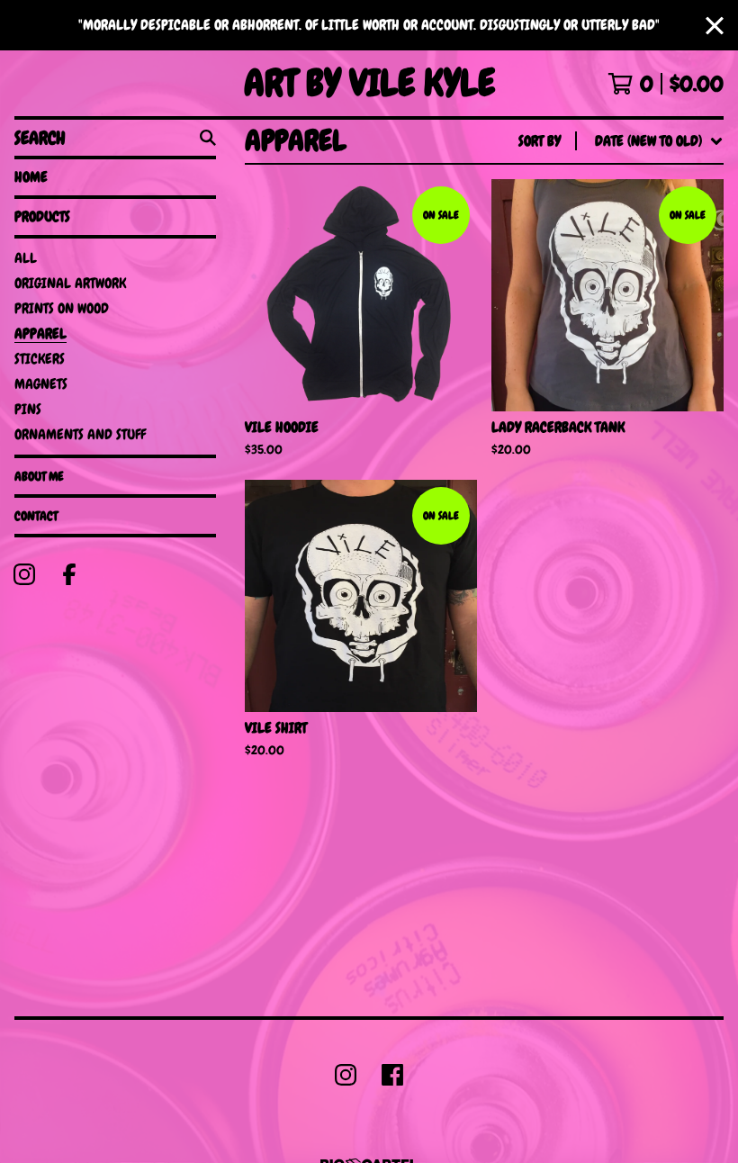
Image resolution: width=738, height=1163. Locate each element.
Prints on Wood (61, 308)
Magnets (41, 383)
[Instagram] (24, 574)
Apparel (40, 333)
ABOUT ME (39, 476)
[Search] (208, 138)
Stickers (39, 358)
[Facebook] (69, 574)
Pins (27, 409)
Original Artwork (70, 283)
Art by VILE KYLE (369, 83)
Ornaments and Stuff (80, 434)
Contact (36, 516)
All (25, 257)
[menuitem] (621, 141)
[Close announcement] (715, 25)
